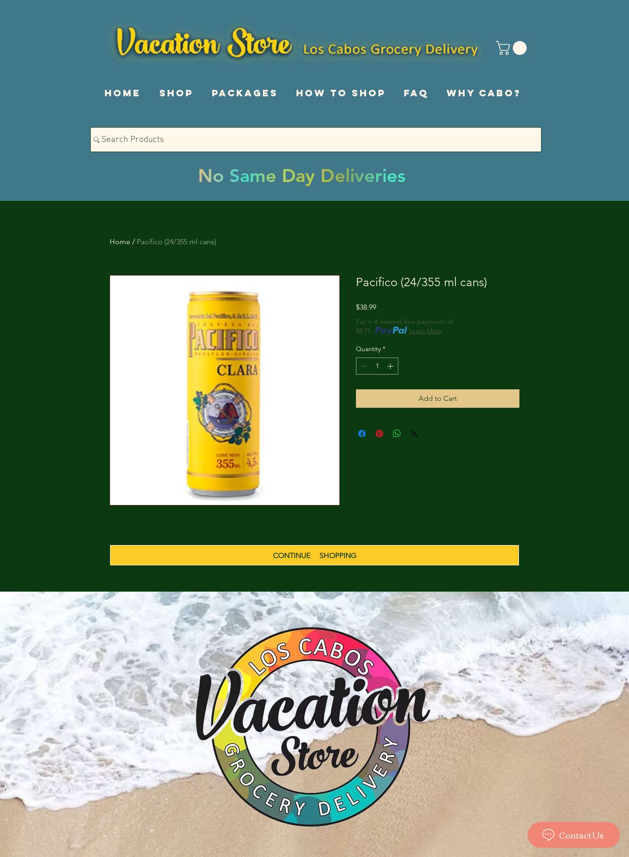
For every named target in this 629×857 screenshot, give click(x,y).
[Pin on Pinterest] (379, 433)
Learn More (425, 331)
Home (120, 241)
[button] (513, 48)
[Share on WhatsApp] (396, 433)
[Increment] (391, 366)
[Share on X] (414, 433)
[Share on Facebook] (361, 433)
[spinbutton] (377, 366)
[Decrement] (363, 366)
